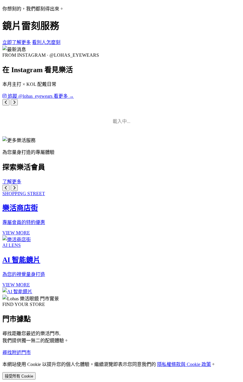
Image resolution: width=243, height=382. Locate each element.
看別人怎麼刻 (46, 42)
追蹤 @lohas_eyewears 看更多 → (40, 96)
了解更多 (11, 181)
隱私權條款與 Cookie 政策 (184, 364)
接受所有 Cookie (19, 376)
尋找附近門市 (16, 352)
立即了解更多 (16, 42)
